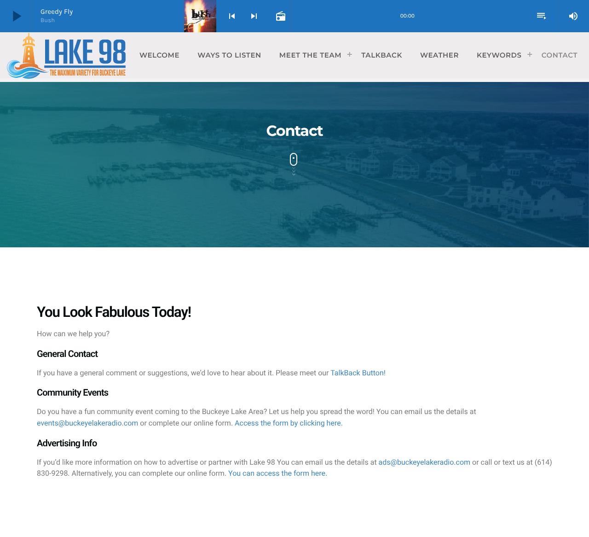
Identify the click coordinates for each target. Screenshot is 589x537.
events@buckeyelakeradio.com (88, 423)
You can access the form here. (277, 473)
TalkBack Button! (358, 372)
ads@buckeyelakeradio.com (425, 462)
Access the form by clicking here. (289, 423)
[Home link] (66, 55)
